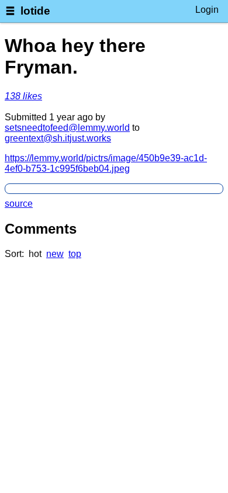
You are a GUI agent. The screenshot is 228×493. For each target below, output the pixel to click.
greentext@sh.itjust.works (58, 138)
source (19, 204)
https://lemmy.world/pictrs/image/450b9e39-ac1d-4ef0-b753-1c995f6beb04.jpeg (106, 163)
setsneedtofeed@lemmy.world (67, 128)
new (55, 254)
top (74, 254)
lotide (35, 11)
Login (207, 10)
